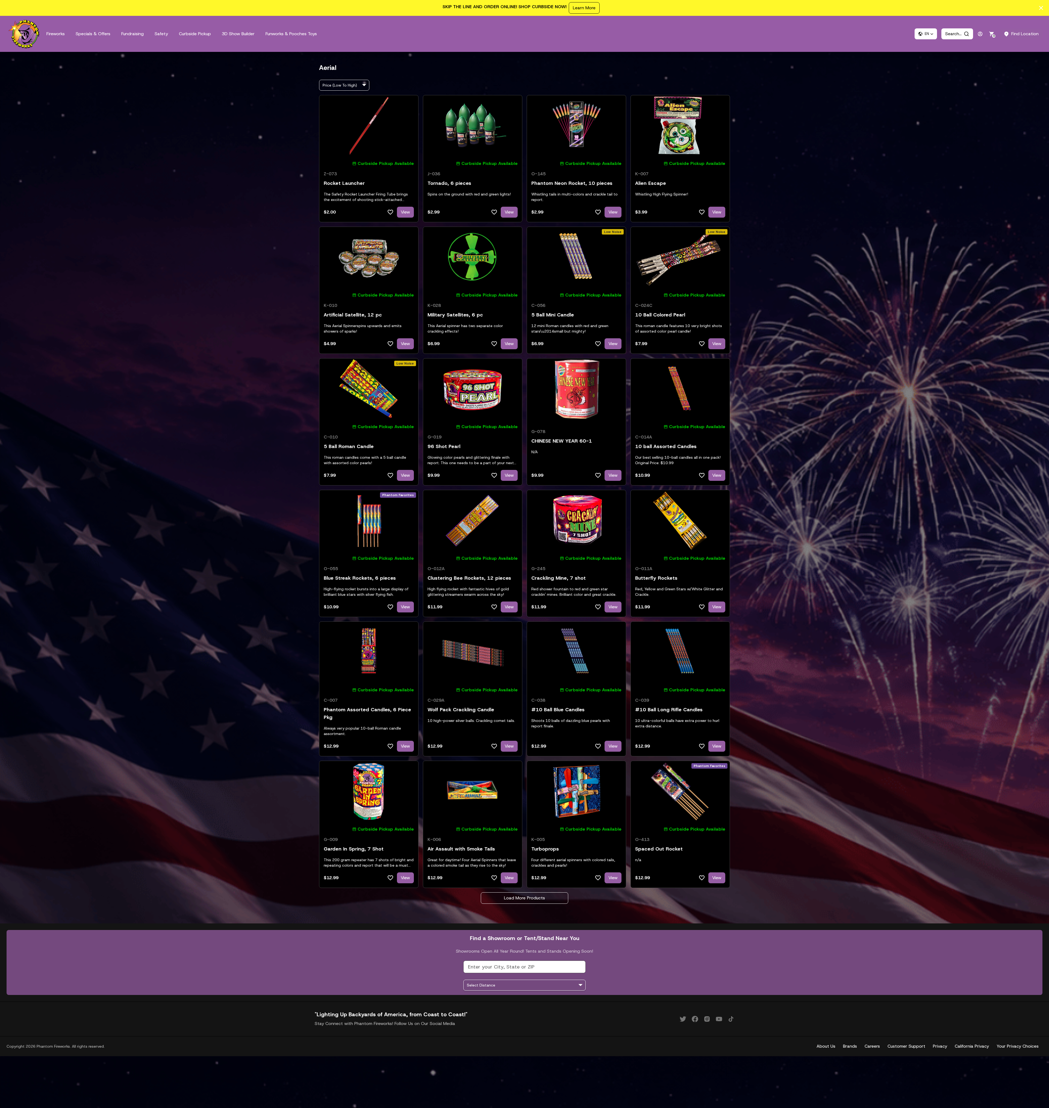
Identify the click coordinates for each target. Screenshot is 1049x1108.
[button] (925, 34)
